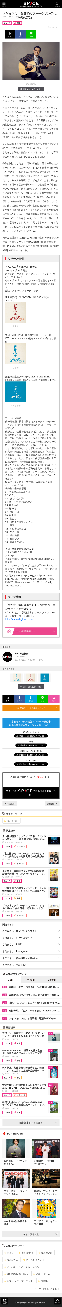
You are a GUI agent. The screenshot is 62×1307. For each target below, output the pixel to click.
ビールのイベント (35, 1259)
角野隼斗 (45, 1280)
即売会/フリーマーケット (20, 1280)
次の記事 (51, 803)
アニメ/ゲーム (43, 1273)
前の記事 (11, 803)
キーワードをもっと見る (46, 1288)
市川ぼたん (12, 1259)
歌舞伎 (10, 1252)
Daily (10, 979)
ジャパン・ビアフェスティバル (23, 1266)
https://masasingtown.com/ (19, 619)
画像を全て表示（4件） (32, 89)
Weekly (31, 979)
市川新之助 (46, 1252)
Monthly (52, 979)
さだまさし (12, 821)
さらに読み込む (31, 1234)
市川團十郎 (27, 1252)
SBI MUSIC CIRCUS (17, 1273)
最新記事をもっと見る (31, 1122)
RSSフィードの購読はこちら (32, 708)
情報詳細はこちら (28, 631)
